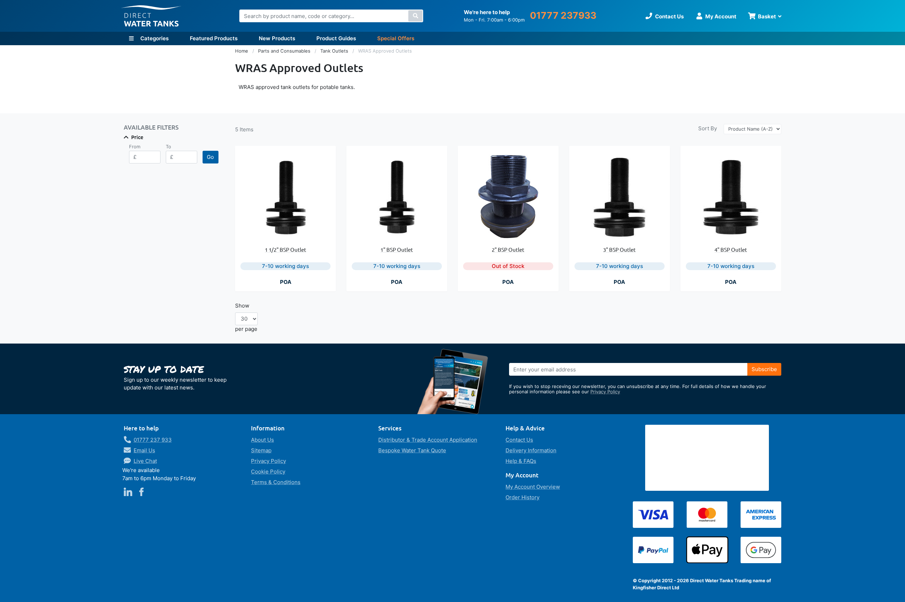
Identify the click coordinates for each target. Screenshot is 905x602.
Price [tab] (137, 137)
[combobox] (331, 16)
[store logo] (151, 16)
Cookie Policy (268, 471)
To (168, 146)
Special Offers (395, 38)
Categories (154, 38)
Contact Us (519, 439)
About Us (262, 439)
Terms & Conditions (275, 482)
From (134, 146)
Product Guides (336, 38)
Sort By (707, 128)
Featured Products (214, 38)
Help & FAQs (521, 461)
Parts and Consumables (285, 51)
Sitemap (261, 450)
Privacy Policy (605, 391)
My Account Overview (533, 486)
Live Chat (145, 461)
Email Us (144, 450)
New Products (277, 38)
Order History (522, 497)
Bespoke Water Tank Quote (412, 450)
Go (210, 157)
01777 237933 (563, 15)
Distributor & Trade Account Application (427, 439)
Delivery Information (531, 450)
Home (242, 51)
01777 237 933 (153, 439)
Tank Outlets (335, 51)
